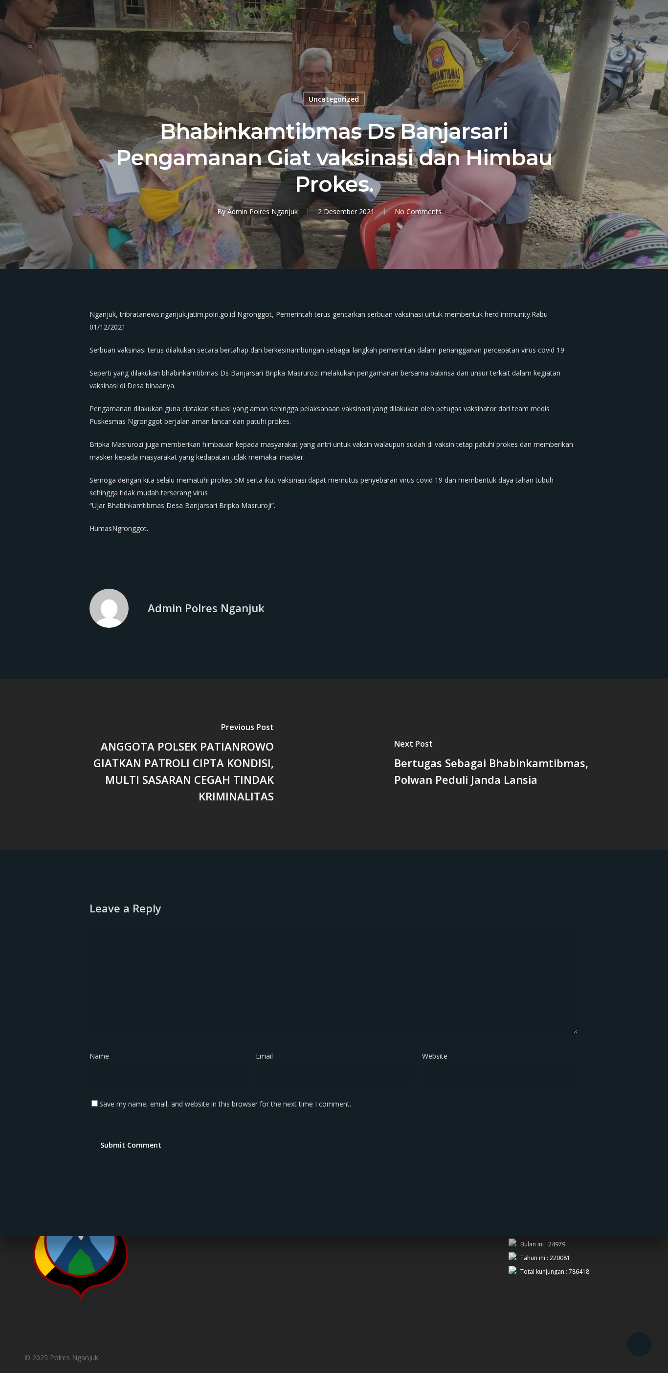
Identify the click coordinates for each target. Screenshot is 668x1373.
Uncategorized (334, 99)
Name (102, 1056)
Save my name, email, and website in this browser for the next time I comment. (225, 1103)
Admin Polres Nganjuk (262, 211)
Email (267, 1056)
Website (434, 1056)
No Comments (418, 211)
